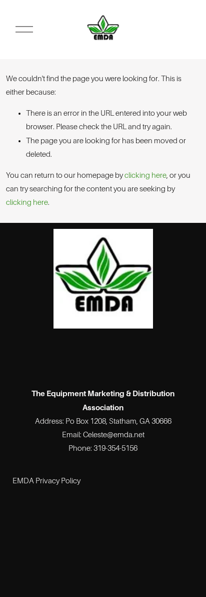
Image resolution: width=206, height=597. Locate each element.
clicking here (145, 175)
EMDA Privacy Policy (46, 481)
